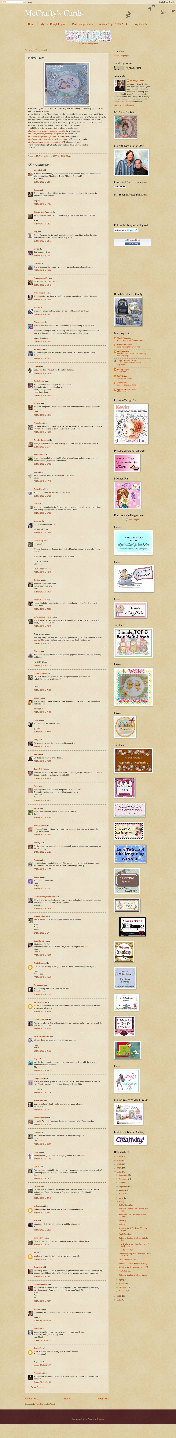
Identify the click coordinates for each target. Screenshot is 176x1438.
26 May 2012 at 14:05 (42, 300)
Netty (36, 740)
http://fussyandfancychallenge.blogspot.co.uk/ (47, 134)
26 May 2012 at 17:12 (42, 481)
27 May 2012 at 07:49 (42, 818)
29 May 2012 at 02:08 (42, 1124)
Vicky (36, 521)
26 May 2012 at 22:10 (42, 747)
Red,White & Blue (126, 1205)
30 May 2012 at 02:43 (42, 1198)
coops (36, 698)
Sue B (36, 1167)
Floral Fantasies (124, 338)
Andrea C (38, 1267)
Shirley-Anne (39, 825)
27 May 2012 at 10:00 (42, 835)
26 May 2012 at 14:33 (42, 359)
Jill (35, 1253)
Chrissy (37, 651)
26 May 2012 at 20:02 (42, 609)
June (121, 1198)
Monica (37, 1309)
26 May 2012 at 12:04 (42, 182)
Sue (35, 1221)
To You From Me (123, 392)
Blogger (100, 1419)
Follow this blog (133, 244)
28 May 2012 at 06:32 (42, 1051)
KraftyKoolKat (40, 916)
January (122, 1291)
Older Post (103, 1398)
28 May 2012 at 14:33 (42, 1110)
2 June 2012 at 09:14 (42, 1340)
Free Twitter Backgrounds (88, 44)
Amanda (37, 423)
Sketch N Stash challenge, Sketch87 (133, 1267)
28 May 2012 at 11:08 (42, 1093)
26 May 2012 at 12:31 (42, 224)
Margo (36, 877)
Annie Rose (39, 963)
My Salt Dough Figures (53, 24)
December (123, 1175)
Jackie (36, 808)
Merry (36, 754)
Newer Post (31, 1398)
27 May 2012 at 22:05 (42, 994)
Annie (36, 860)
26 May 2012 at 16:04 (42, 395)
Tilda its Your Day (126, 1250)
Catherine (38, 489)
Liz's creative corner (42, 617)
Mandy (36, 1329)
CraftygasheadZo (41, 278)
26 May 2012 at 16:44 (42, 447)
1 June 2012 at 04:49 (42, 1321)
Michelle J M (39, 1002)
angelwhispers (40, 600)
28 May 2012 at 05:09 (42, 1029)
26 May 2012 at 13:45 (42, 285)
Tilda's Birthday (125, 1271)
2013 (119, 1168)
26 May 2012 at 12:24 (42, 204)
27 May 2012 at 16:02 (42, 889)
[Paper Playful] (132, 520)
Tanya (36, 190)
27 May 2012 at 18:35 (42, 955)
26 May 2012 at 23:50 (42, 761)
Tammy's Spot (123, 369)
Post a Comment (38, 1387)
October (122, 1183)
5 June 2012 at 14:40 (42, 1365)
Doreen (37, 263)
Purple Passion (125, 1234)
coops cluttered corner (126, 360)
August (122, 1190)
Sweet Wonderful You (127, 1260)
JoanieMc (38, 1348)
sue (35, 472)
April (121, 1280)
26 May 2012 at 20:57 (42, 643)
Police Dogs (121, 372)
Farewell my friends (124, 378)
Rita (35, 504)
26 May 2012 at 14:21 (42, 314)
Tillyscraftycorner (124, 345)
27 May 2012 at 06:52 (42, 800)
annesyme (38, 349)
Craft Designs (122, 376)
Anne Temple (39, 293)
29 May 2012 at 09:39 (42, 1144)
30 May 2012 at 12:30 (42, 1230)
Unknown (38, 1206)
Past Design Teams (82, 24)
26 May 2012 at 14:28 (42, 341)
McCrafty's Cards (54, 12)
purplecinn (38, 1238)
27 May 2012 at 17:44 (42, 933)
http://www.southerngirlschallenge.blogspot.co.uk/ (49, 139)
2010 (119, 1300)
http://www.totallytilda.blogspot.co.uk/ (44, 136)
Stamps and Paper (42, 212)
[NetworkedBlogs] (132, 240)
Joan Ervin (38, 769)
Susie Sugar (39, 381)
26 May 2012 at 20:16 (42, 626)
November (123, 1179)
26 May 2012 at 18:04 (42, 533)
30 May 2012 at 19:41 (42, 1276)
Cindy (36, 367)
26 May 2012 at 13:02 (42, 256)
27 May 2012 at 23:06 (42, 1012)
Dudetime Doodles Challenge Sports (133, 1275)
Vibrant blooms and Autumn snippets (130, 340)
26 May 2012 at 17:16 (42, 496)
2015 (119, 1160)
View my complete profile (124, 105)
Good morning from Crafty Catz (128, 347)
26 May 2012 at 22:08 (42, 732)
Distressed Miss (40, 1284)
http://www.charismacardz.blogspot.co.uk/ (46, 142)
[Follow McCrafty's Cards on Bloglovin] (126, 232)
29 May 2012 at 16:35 (42, 1178)
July (121, 1194)
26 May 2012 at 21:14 (42, 665)
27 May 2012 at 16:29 (42, 908)
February (123, 1287)
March (122, 1284)
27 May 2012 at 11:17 (42, 852)
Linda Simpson (40, 673)
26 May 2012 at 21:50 (42, 712)
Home (31, 24)
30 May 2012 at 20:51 (42, 1301)
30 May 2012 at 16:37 (42, 1245)
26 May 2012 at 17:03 (42, 464)
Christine (38, 322)
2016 (119, 1157)
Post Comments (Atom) (45, 1404)
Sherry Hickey (40, 1118)
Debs (36, 786)
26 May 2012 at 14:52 (42, 373)
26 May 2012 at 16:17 (42, 415)
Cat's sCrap (38, 541)
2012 (119, 1172)
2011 (119, 1296)
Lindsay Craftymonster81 (44, 897)
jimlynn (37, 403)
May (35, 232)
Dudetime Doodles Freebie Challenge (133, 1263)
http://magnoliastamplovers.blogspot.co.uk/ (46, 131)
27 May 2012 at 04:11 (42, 778)
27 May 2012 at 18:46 (42, 977)
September (123, 1186)
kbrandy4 (38, 170)
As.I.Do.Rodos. (40, 440)
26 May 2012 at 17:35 (42, 513)
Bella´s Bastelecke (41, 1037)
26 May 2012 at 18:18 (42, 572)
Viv (35, 249)
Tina (36, 308)
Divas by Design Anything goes (128, 385)
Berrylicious (122, 383)
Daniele (37, 580)
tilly (35, 1059)
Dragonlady (39, 1078)
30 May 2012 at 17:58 (42, 1259)
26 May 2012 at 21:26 (42, 690)
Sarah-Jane (38, 985)
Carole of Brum (40, 1019)
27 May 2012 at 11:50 (42, 869)
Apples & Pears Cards (126, 390)
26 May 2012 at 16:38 (42, 432)
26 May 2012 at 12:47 (42, 241)
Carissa (37, 1186)
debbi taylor (39, 941)
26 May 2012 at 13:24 (42, 270)
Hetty (36, 720)
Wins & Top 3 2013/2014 (113, 24)
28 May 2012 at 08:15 (42, 1070)
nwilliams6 (38, 455)
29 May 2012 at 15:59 (42, 1159)
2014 (119, 1164)
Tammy (37, 843)
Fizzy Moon (123, 1224)
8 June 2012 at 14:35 (42, 1382)
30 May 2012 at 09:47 (42, 1213)
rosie (36, 1152)
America (37, 1373)
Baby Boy (122, 1221)
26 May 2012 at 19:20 (42, 592)
